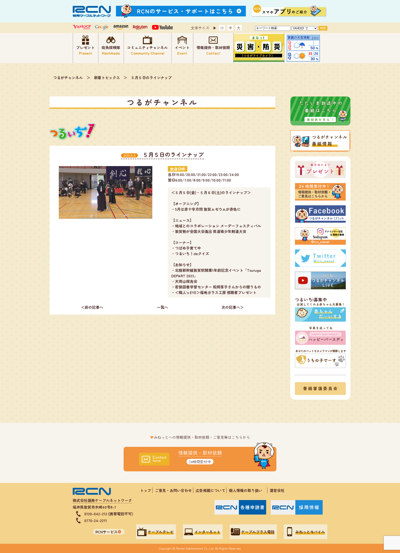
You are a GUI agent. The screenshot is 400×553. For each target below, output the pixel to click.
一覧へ (162, 307)
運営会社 (277, 490)
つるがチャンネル (68, 77)
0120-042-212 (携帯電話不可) (108, 513)
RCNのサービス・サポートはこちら (185, 11)
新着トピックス (107, 77)
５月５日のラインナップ (151, 77)
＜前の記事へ (92, 307)
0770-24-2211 (95, 520)
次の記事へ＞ (233, 307)
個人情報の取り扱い (247, 490)
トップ (145, 490)
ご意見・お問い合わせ (173, 490)
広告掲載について (210, 490)
